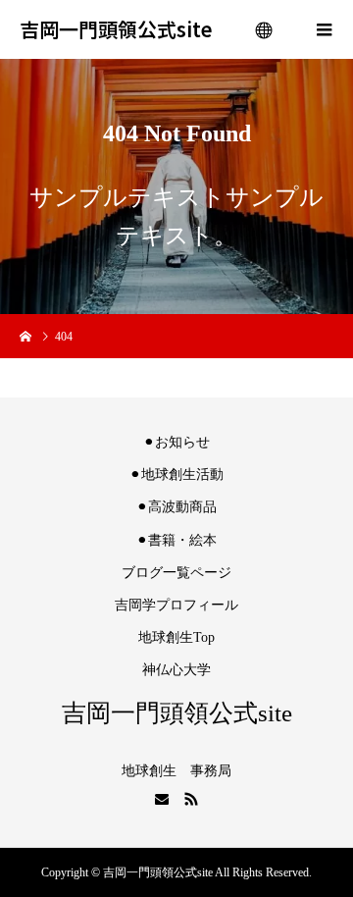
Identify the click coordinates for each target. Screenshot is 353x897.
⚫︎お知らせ (176, 442)
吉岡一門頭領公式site (116, 29)
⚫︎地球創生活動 (176, 474)
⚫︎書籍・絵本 (176, 540)
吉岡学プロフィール (176, 605)
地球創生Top (176, 637)
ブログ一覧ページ (176, 572)
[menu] (264, 29)
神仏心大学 (176, 669)
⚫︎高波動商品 (176, 507)
